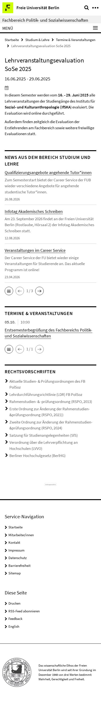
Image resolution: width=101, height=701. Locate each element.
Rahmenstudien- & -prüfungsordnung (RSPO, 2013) (50, 401)
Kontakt (14, 542)
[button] (9, 291)
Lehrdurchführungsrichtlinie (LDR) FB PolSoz (45, 394)
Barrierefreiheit (19, 565)
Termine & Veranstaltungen (75, 39)
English (13, 626)
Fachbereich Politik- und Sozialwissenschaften (45, 20)
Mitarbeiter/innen (21, 535)
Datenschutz (17, 558)
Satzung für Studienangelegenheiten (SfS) (43, 435)
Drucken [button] (14, 603)
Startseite (12, 39)
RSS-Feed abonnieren (24, 611)
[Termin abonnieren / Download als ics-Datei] (50, 87)
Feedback (15, 618)
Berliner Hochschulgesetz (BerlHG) (37, 455)
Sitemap (14, 573)
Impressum (16, 550)
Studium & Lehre (37, 39)
